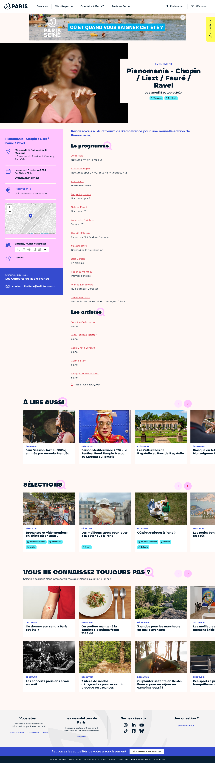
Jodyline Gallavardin (83, 322)
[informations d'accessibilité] (32, 249)
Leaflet (31, 233)
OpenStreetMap (45, 233)
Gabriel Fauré (79, 207)
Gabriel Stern (78, 360)
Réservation (21, 188)
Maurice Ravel (79, 245)
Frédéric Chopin (80, 168)
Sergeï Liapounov (81, 194)
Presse (112, 759)
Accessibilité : (87, 759)
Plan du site (159, 759)
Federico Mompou (82, 271)
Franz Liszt (77, 181)
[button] (30, 216)
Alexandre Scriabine (82, 220)
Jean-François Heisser (83, 334)
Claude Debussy (80, 232)
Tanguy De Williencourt (85, 373)
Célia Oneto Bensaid (83, 347)
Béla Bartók (78, 258)
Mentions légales (58, 759)
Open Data (123, 759)
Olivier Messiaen (80, 297)
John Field (77, 155)
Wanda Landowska (82, 284)
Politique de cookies (141, 759)
